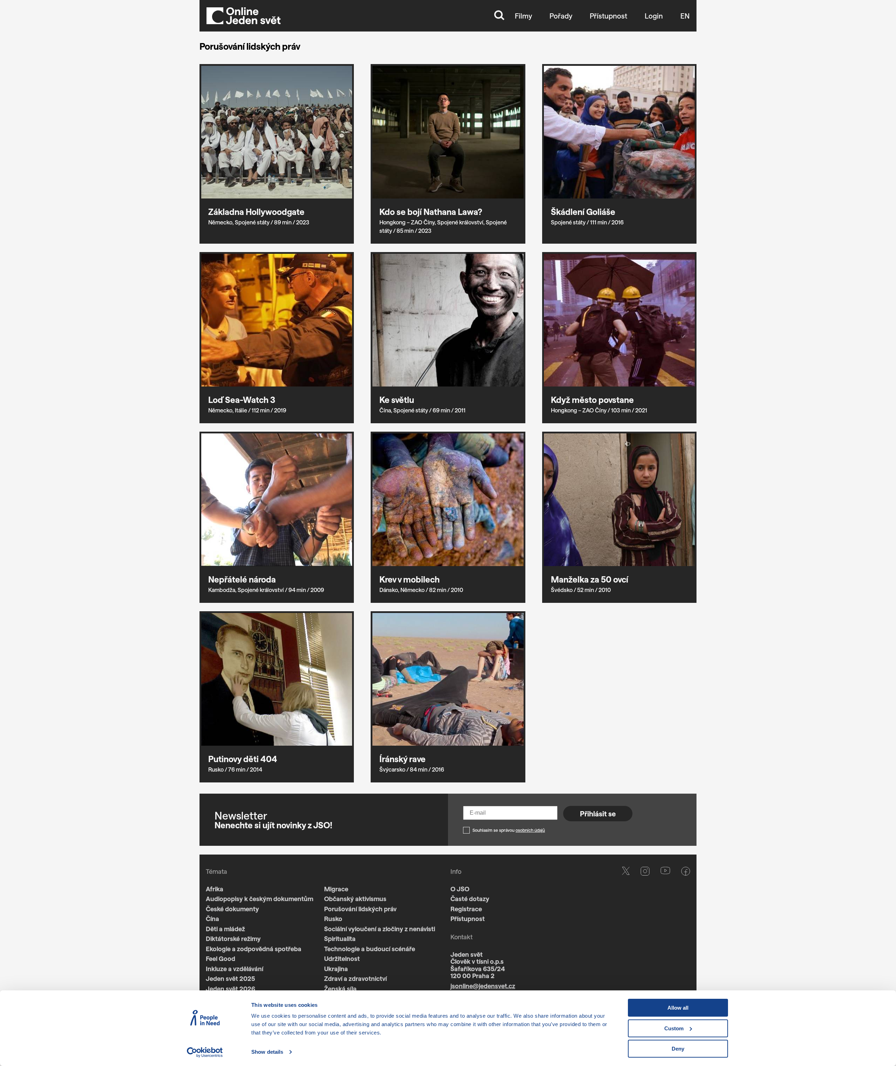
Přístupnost (608, 15)
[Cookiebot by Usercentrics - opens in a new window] (205, 1052)
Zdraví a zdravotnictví (355, 978)
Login (654, 15)
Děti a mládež (225, 928)
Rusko (333, 918)
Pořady (561, 15)
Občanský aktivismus (355, 898)
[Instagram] (645, 941)
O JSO (459, 888)
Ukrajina (336, 968)
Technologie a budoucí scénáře (369, 948)
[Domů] (243, 16)
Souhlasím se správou (508, 830)
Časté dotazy (469, 898)
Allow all (677, 1008)
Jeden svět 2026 (230, 988)
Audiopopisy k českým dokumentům (259, 898)
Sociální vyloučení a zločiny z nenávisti (379, 928)
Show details (267, 1052)
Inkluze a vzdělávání (234, 968)
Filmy (523, 15)
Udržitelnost (342, 958)
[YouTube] (665, 941)
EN (685, 15)
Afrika (214, 888)
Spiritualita (340, 938)
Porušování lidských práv (360, 908)
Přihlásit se (598, 813)
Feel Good (220, 958)
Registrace (466, 908)
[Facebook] (685, 941)
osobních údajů (530, 830)
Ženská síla (340, 988)
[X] (626, 941)
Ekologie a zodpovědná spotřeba (253, 948)
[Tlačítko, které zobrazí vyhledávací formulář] (499, 15)
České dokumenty (232, 908)
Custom (674, 1028)
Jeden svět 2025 (230, 978)
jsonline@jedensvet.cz (482, 986)
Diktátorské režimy (233, 938)
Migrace (336, 888)
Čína (212, 918)
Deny (678, 1049)
